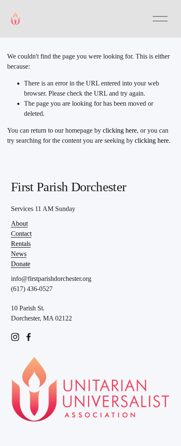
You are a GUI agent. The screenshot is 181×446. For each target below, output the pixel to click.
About (19, 223)
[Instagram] (15, 337)
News (19, 253)
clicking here (120, 130)
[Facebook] (28, 337)
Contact (21, 233)
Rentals (21, 243)
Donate (20, 263)
